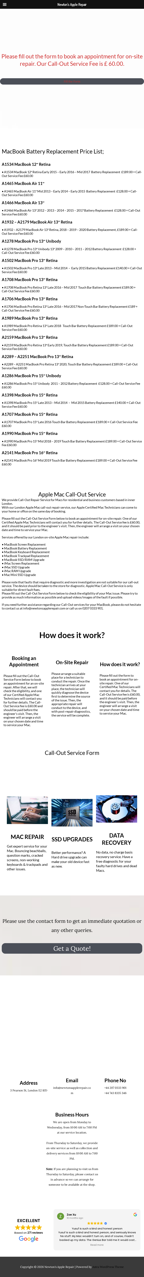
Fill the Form (72, 81)
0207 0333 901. (92, 608)
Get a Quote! (72, 948)
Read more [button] (97, 1245)
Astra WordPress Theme (108, 1267)
